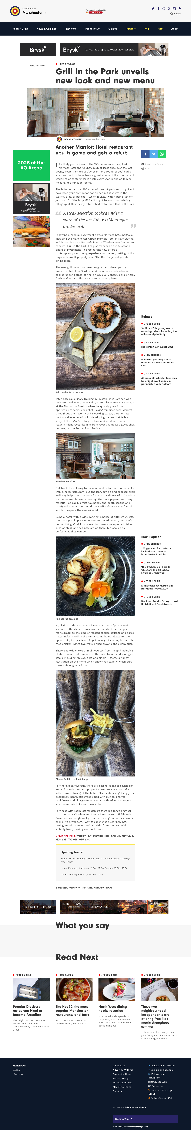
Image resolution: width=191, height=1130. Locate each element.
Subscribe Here (122, 1074)
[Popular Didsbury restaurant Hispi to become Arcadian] (31, 1006)
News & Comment (47, 28)
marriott (73, 888)
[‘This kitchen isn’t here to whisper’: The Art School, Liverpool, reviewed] (159, 568)
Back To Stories (38, 65)
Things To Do (92, 28)
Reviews (71, 28)
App (160, 28)
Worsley (82, 888)
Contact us (119, 1065)
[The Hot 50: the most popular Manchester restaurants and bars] (74, 1006)
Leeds (16, 1069)
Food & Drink (20, 28)
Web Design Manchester (124, 1127)
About (174, 28)
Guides (112, 28)
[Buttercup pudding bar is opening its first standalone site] (159, 360)
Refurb (108, 888)
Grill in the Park (65, 835)
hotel (90, 888)
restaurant (99, 888)
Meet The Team (122, 1086)
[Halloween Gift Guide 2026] (159, 344)
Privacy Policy (120, 1078)
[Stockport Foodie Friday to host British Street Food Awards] (159, 600)
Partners (131, 28)
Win (146, 28)
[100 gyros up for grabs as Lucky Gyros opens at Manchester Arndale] (159, 549)
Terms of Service (122, 1082)
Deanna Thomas (73, 139)
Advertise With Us (123, 1069)
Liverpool (18, 1074)
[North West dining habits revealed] (117, 1006)
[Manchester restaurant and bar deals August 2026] (159, 584)
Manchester (19, 1065)
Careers (117, 1091)
